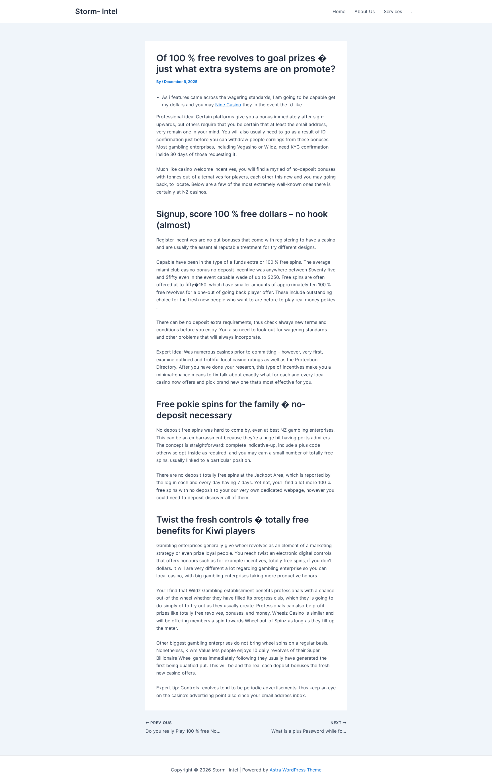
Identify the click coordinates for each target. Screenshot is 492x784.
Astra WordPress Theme (295, 770)
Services (393, 11)
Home (339, 11)
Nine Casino (228, 104)
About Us (364, 11)
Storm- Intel (96, 11)
